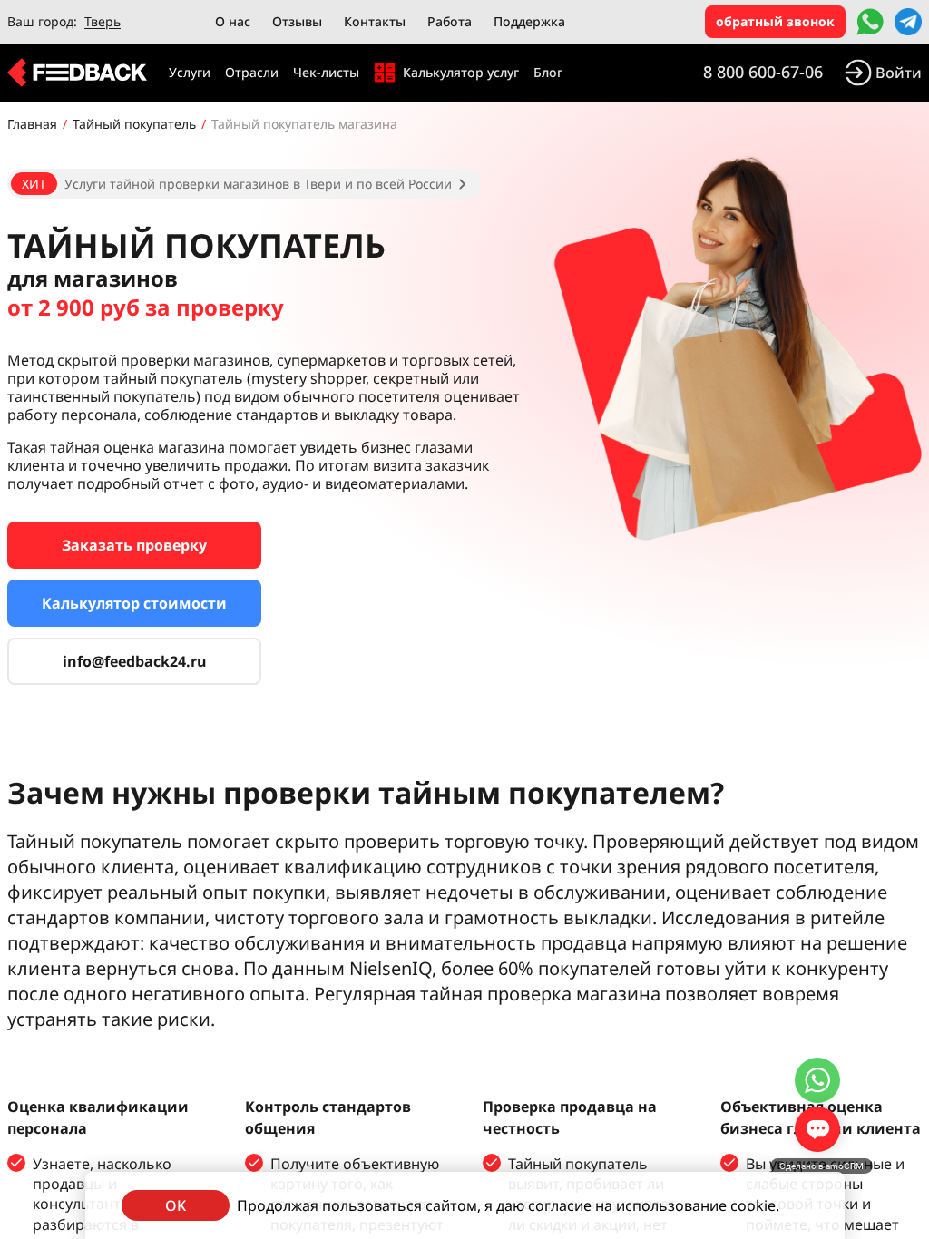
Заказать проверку (134, 545)
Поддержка (529, 21)
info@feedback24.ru (135, 661)
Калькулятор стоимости (134, 603)
